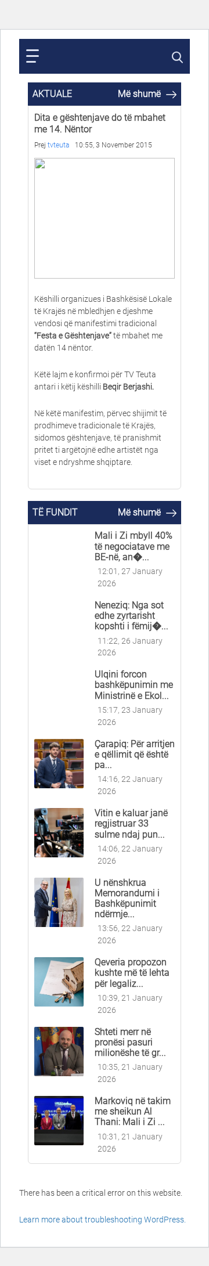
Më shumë (140, 93)
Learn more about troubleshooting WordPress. (102, 1219)
